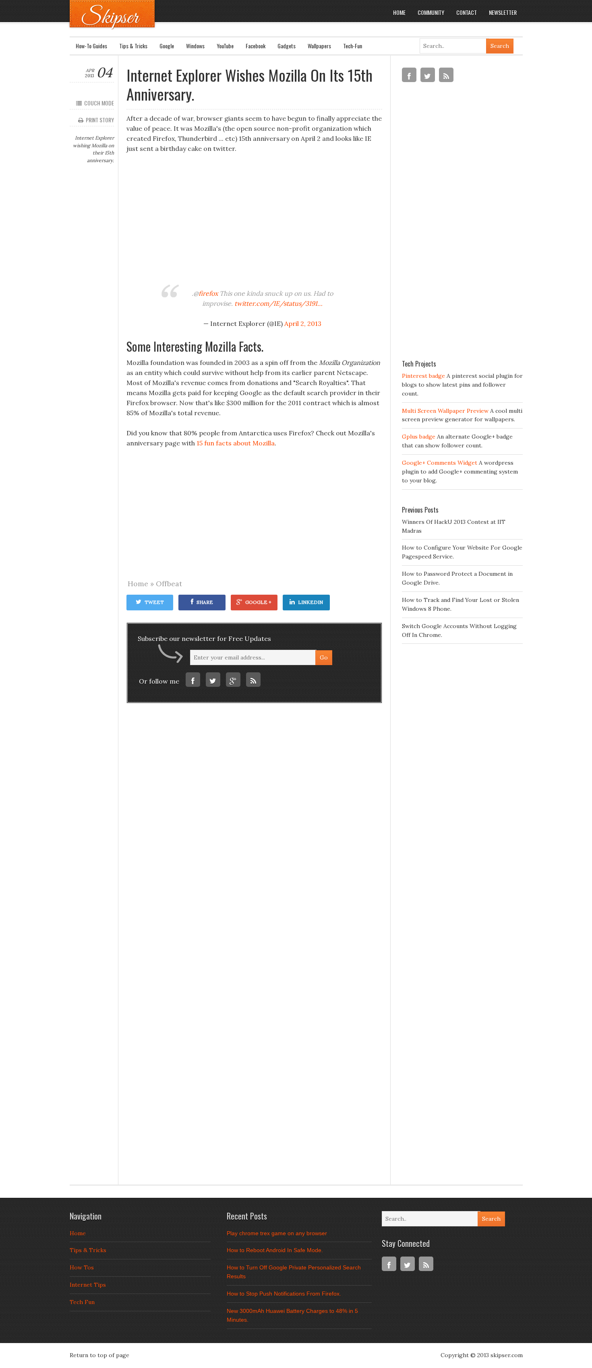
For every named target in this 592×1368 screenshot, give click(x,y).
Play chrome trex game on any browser (277, 1233)
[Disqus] (254, 830)
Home (399, 12)
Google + (258, 602)
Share (205, 602)
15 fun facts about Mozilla (236, 443)
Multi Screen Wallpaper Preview (445, 410)
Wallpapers (319, 45)
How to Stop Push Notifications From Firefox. (284, 1293)
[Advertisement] (254, 220)
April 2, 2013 (302, 323)
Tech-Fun (352, 45)
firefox (208, 293)
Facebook (255, 45)
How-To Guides (91, 45)
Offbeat (169, 583)
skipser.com (507, 1355)
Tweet (154, 602)
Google (166, 45)
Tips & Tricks (133, 45)
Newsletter (503, 12)
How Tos (82, 1267)
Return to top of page (99, 1355)
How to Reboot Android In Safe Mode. (275, 1250)
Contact (466, 12)
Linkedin (310, 602)
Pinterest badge (423, 375)
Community (431, 12)
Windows (195, 45)
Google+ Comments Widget (439, 462)
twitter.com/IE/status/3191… (278, 303)
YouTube (225, 45)
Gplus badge (418, 436)
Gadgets (286, 45)
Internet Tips (88, 1284)
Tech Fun (82, 1302)
